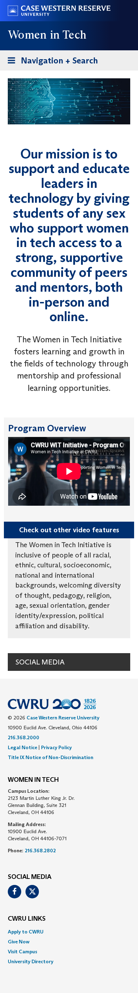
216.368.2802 (40, 850)
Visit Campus (22, 951)
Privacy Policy (56, 747)
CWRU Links (27, 918)
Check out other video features (69, 530)
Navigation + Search (50, 63)
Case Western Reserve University (63, 717)
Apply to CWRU (26, 932)
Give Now (18, 941)
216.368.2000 (23, 737)
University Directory (30, 961)
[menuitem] (69, 932)
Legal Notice (22, 747)
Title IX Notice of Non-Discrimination (50, 757)
